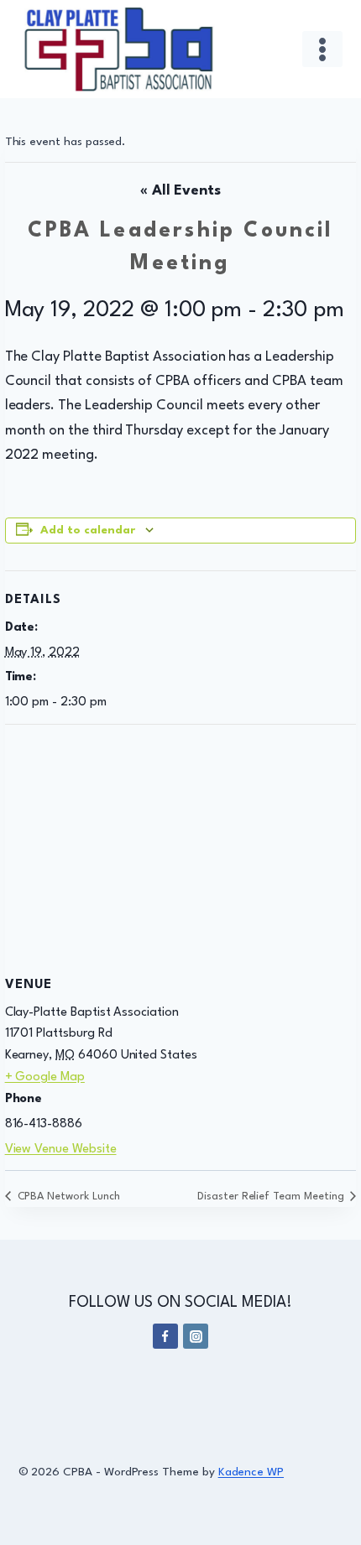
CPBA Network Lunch (67, 1196)
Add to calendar (87, 530)
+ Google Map (45, 1077)
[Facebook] (165, 1336)
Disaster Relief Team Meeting (272, 1196)
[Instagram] (195, 1336)
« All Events (180, 191)
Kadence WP (251, 1472)
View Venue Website (61, 1149)
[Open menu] (322, 49)
